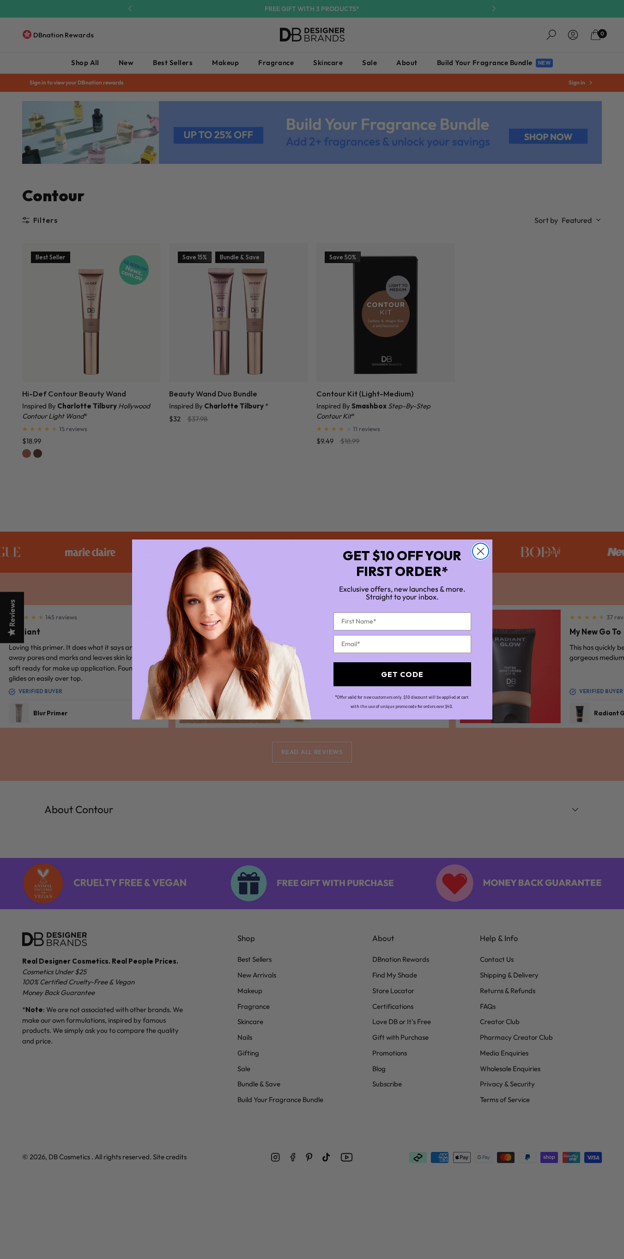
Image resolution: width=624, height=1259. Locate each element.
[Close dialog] (481, 551)
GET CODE (402, 674)
